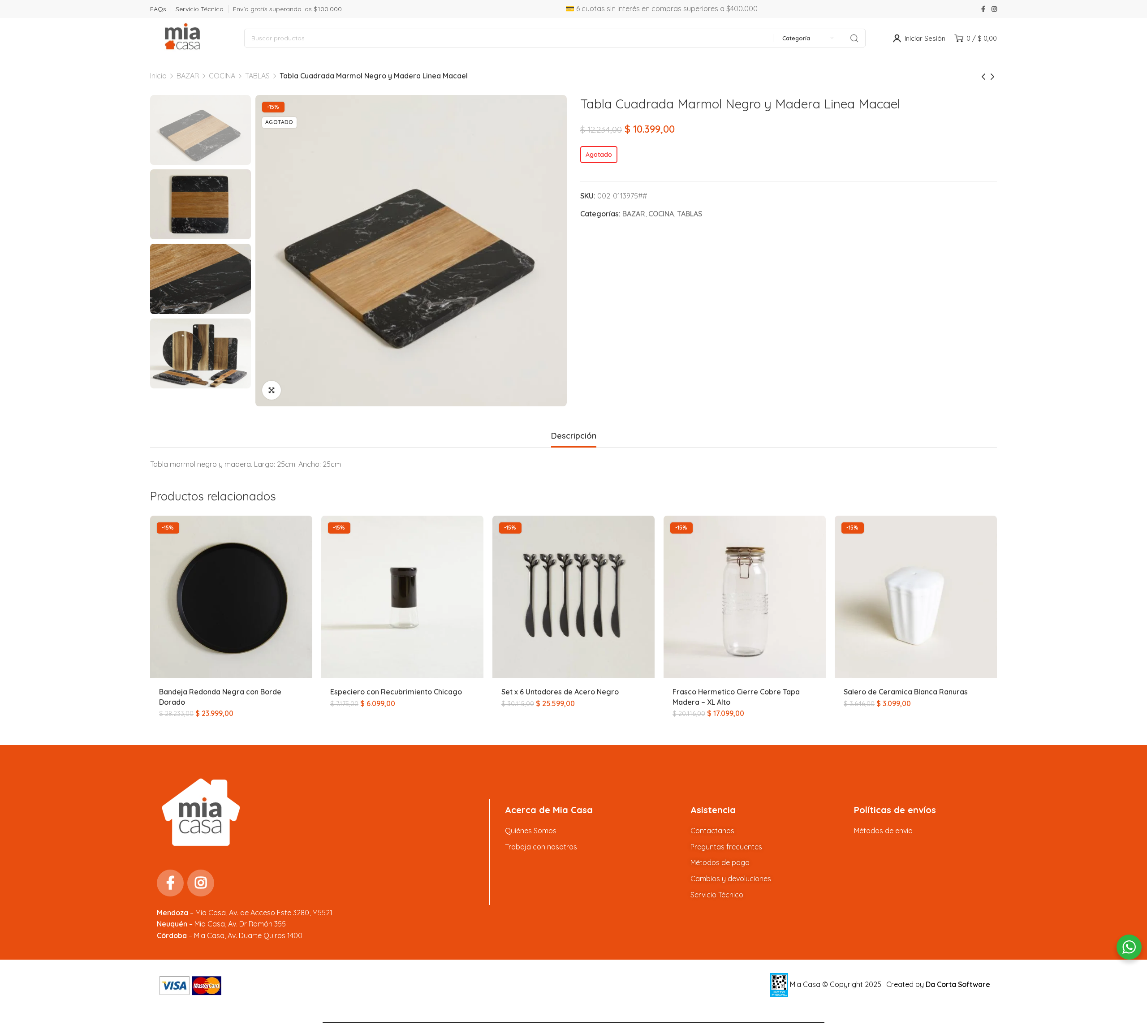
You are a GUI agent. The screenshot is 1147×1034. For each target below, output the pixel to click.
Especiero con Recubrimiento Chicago (396, 691)
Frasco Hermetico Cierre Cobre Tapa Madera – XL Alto (736, 696)
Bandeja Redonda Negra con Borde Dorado (220, 696)
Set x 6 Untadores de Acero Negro (560, 691)
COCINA (222, 75)
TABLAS (257, 75)
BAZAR (188, 75)
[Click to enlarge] (271, 390)
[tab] (573, 436)
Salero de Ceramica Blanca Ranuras (906, 691)
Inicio (158, 75)
